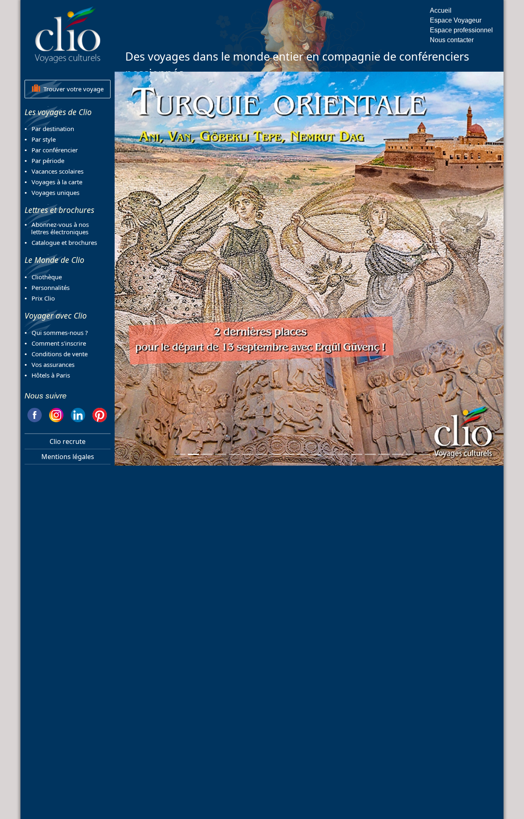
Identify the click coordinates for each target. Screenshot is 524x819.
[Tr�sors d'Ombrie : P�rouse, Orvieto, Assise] (288, 454)
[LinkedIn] (78, 414)
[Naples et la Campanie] (315, 454)
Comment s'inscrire (59, 343)
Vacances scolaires (58, 171)
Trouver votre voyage (72, 89)
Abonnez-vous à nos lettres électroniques (57, 228)
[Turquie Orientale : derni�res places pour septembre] (193, 454)
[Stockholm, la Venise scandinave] (424, 454)
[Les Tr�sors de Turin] (411, 454)
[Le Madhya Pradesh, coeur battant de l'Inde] (302, 454)
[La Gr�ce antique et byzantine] (261, 454)
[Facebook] (35, 414)
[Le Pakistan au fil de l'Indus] (234, 454)
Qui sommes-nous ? (60, 332)
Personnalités (51, 287)
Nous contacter (452, 39)
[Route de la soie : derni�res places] (397, 454)
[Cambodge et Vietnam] (438, 454)
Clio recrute (68, 441)
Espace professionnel (461, 30)
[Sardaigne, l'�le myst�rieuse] (383, 454)
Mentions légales (67, 456)
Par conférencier (55, 150)
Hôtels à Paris (51, 375)
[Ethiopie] (329, 454)
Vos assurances (53, 364)
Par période (48, 160)
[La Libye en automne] (206, 454)
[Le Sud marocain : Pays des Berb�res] (179, 454)
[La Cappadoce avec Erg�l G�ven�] (220, 454)
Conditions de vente (60, 354)
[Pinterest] (100, 414)
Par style (44, 139)
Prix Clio (43, 298)
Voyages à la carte (57, 182)
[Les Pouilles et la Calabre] (343, 454)
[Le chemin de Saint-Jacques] (247, 454)
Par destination (53, 128)
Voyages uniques (55, 192)
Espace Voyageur (455, 20)
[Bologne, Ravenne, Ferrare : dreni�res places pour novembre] (370, 454)
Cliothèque (47, 277)
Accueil (441, 10)
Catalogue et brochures (64, 242)
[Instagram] (56, 414)
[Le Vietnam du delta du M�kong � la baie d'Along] (274, 454)
